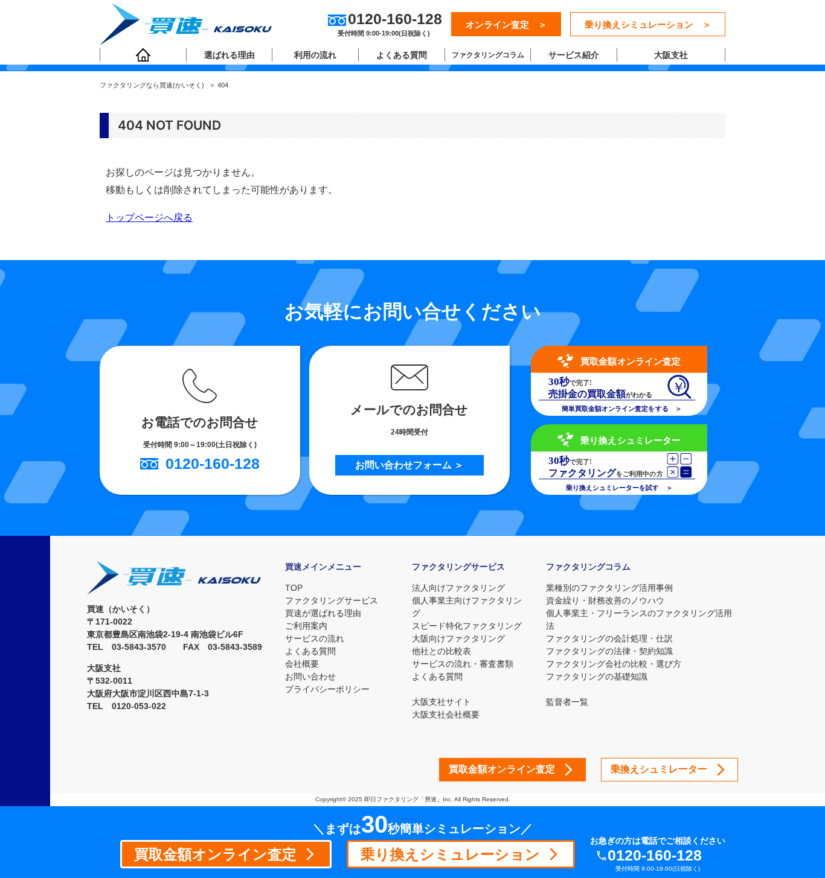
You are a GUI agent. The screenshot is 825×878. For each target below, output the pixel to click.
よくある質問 (401, 55)
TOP (294, 588)
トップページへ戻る (149, 217)
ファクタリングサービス (331, 600)
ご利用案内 (306, 626)
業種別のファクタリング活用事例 (609, 588)
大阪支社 (671, 55)
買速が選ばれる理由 (323, 613)
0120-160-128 (655, 855)
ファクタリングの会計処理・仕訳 (609, 638)
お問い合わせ (310, 676)
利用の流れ (315, 55)
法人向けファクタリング (458, 588)
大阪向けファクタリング (458, 638)
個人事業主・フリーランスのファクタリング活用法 (639, 619)
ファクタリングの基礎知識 (596, 676)
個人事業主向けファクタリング (467, 607)
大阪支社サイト (441, 702)
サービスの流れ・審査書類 (462, 664)
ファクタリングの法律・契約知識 (609, 651)
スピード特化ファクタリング (467, 626)
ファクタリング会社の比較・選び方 (613, 664)
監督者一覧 (567, 702)
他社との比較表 (441, 651)
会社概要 (302, 664)
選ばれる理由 (229, 55)
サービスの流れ (314, 638)
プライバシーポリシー (327, 689)
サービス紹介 (573, 55)
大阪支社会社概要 (446, 714)
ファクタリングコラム (488, 55)
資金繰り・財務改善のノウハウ (605, 600)
